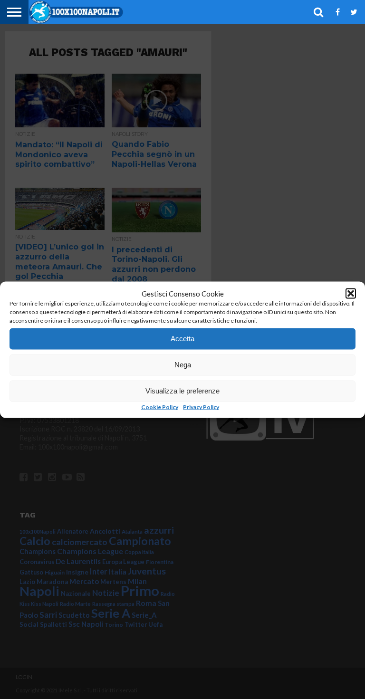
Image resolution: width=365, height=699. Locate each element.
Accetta (182, 339)
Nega (182, 365)
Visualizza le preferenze (182, 391)
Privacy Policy (201, 406)
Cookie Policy (159, 406)
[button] (350, 293)
